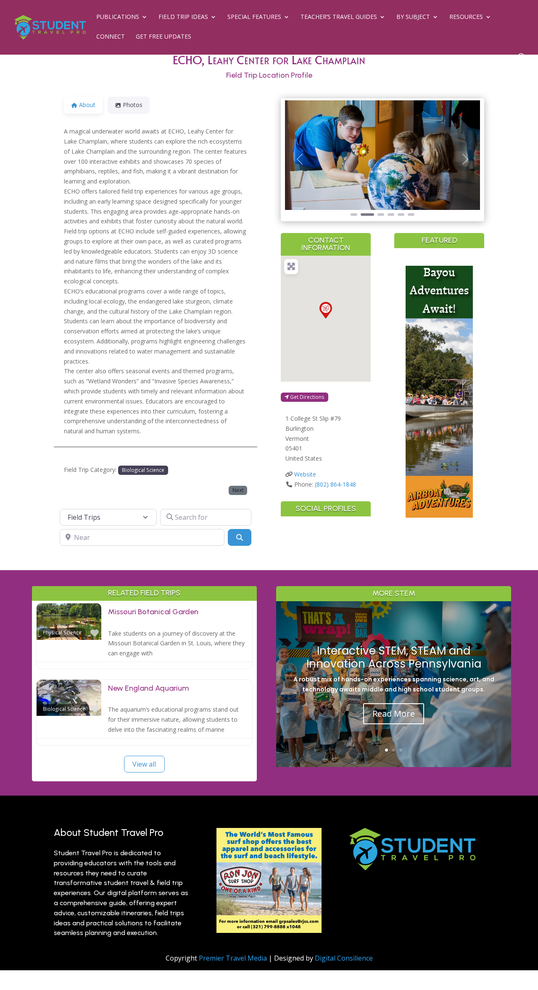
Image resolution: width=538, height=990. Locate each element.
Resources (466, 17)
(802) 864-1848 (335, 484)
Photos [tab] (132, 105)
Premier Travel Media (233, 958)
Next (237, 490)
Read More (393, 713)
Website (305, 474)
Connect (110, 37)
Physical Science (62, 632)
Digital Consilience (344, 958)
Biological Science (143, 469)
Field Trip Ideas (183, 17)
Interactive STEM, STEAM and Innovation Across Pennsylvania (393, 657)
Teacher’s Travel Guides (339, 17)
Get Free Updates (163, 37)
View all (144, 764)
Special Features (254, 17)
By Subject (413, 17)
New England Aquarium (148, 688)
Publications (117, 17)
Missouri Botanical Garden (153, 611)
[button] (299, 158)
